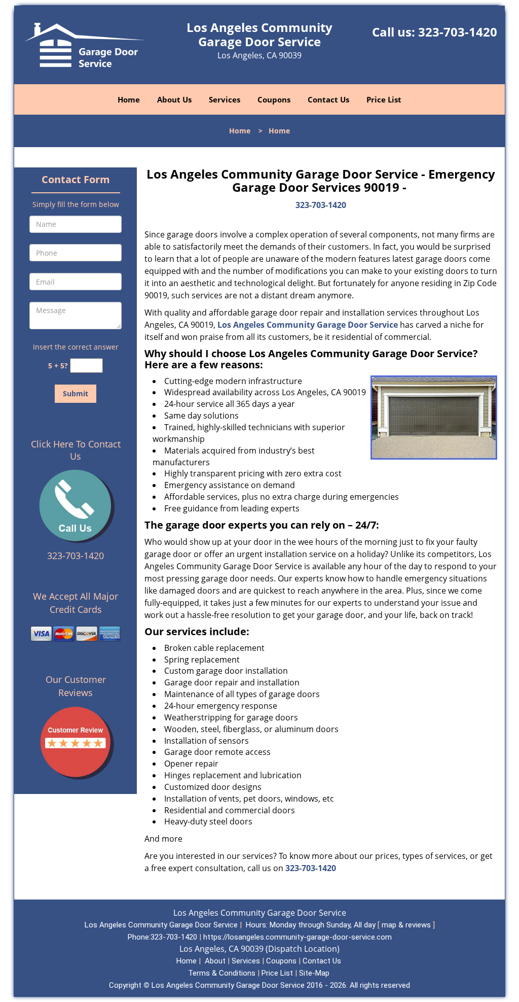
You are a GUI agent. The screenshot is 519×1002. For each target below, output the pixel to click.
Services (224, 99)
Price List (383, 99)
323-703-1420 (457, 31)
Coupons (273, 99)
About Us (174, 99)
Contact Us (328, 99)
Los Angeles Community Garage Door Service (307, 324)
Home (129, 99)
